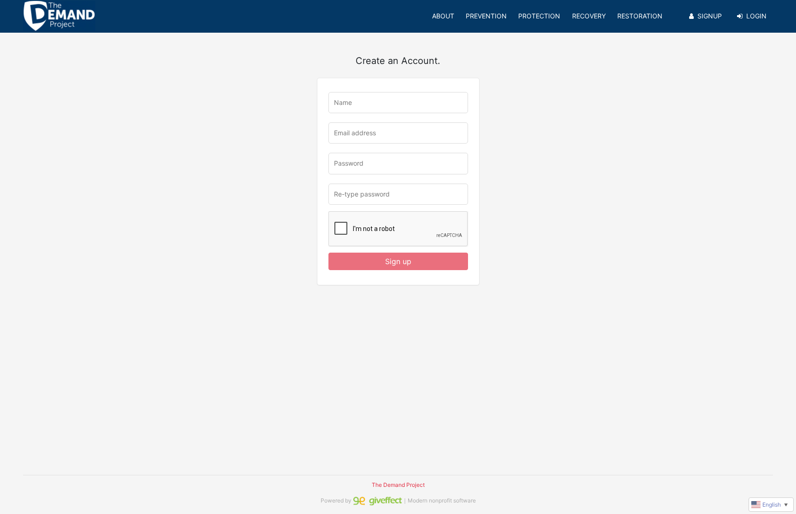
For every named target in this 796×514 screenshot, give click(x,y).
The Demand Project (398, 484)
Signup (709, 16)
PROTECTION (539, 16)
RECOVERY (589, 16)
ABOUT (443, 16)
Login (756, 16)
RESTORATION (639, 16)
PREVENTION (486, 16)
